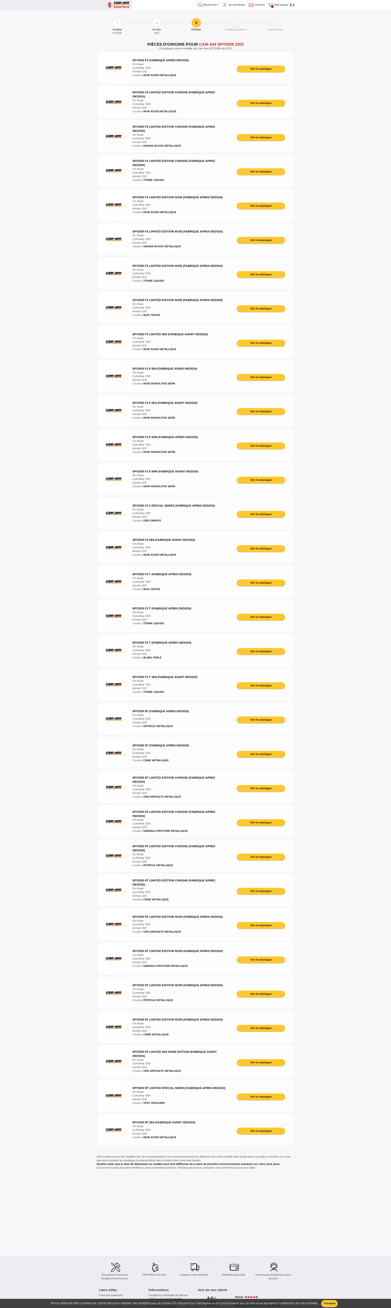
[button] (114, 68)
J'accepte (329, 1303)
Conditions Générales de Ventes (168, 1295)
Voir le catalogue (261, 68)
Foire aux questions (111, 1295)
